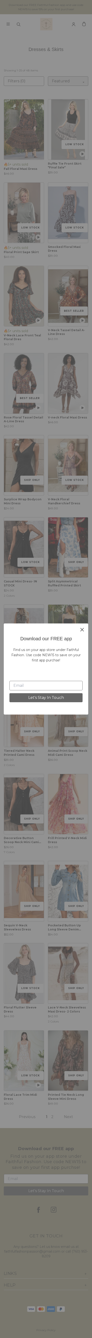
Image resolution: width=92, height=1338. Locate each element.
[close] (82, 629)
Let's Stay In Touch (46, 697)
